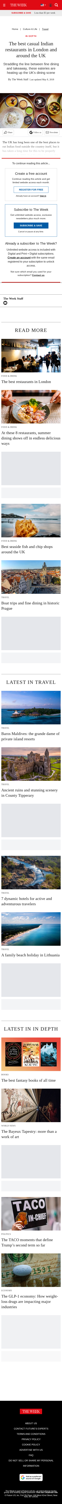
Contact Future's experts (31, 1428)
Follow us (37, 132)
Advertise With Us (31, 1450)
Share (10, 132)
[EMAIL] (6, 303)
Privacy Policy (31, 1439)
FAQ (31, 1455)
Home (15, 29)
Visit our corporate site (47, 1492)
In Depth (31, 36)
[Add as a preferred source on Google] (31, 1477)
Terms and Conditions (31, 1434)
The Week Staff (20, 79)
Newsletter (54, 132)
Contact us (38, 275)
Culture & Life (30, 29)
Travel (45, 29)
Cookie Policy (31, 1444)
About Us (31, 1423)
